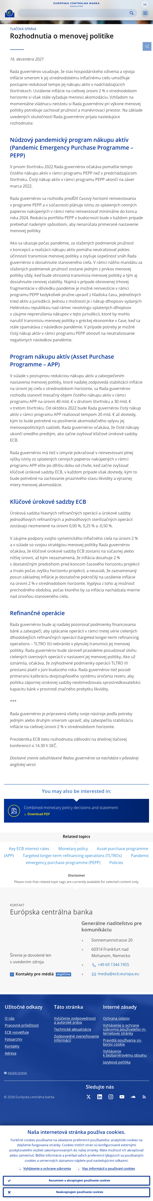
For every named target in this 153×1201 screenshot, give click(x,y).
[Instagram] (111, 1097)
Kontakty (12, 1046)
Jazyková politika (116, 1062)
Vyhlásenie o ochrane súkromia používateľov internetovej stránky (124, 1029)
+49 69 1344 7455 (113, 965)
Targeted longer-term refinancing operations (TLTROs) (72, 856)
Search (131, 13)
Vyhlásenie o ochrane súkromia (47, 1169)
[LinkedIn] (99, 1097)
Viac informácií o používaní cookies (108, 1169)
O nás (10, 1018)
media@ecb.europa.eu (118, 974)
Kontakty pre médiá (35, 974)
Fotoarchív (13, 1039)
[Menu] (145, 13)
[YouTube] (122, 1097)
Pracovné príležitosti (22, 1025)
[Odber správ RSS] (144, 1097)
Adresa (10, 1053)
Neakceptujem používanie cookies (79, 1192)
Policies (116, 863)
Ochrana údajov (116, 1018)
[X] (88, 1097)
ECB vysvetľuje (17, 1032)
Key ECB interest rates (29, 849)
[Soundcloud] (133, 1097)
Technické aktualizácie (72, 1029)
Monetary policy (73, 849)
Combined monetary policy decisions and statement (71, 811)
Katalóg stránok (17, 1073)
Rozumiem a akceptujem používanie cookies (79, 1180)
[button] (145, 5)
